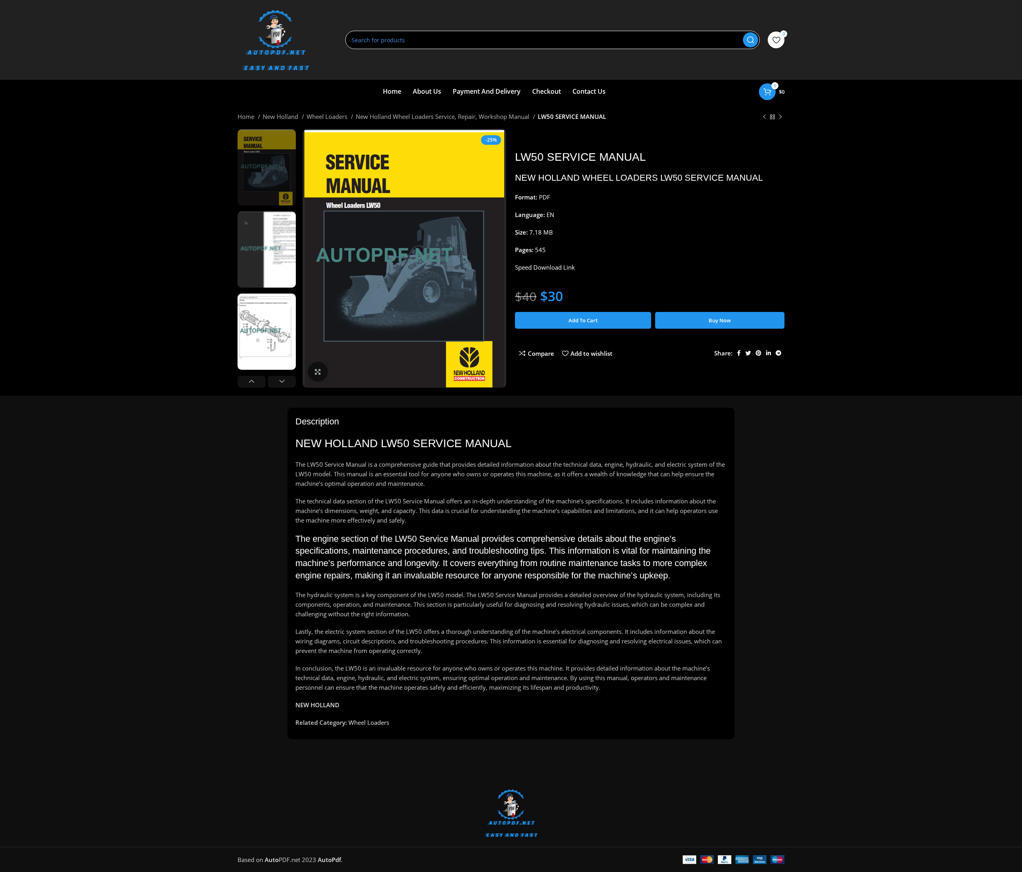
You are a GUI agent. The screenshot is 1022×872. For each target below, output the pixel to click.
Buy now (720, 320)
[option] (267, 167)
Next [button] (282, 382)
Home (247, 116)
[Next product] (780, 117)
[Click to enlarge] (318, 372)
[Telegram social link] (778, 353)
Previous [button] (251, 382)
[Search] (750, 39)
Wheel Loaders (328, 116)
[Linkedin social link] (768, 353)
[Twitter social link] (748, 353)
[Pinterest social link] (758, 353)
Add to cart (583, 320)
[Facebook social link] (739, 353)
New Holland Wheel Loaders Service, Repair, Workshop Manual (443, 116)
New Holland (281, 116)
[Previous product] (764, 117)
